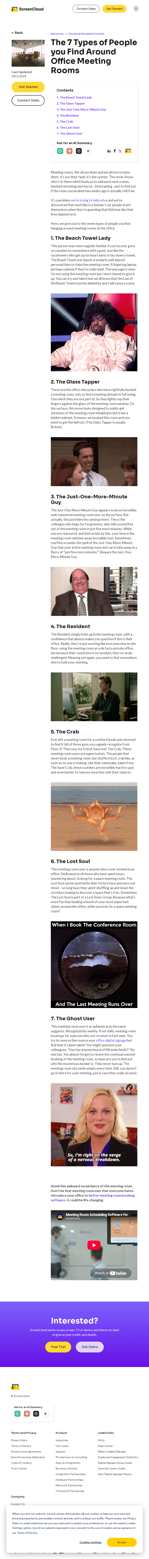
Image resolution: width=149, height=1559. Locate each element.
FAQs (101, 1440)
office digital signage (111, 1040)
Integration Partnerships (71, 1474)
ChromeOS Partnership (70, 1491)
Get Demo (90, 1347)
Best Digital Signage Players (115, 1474)
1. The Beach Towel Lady (74, 97)
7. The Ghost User (69, 133)
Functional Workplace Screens (86, 33)
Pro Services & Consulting (71, 1457)
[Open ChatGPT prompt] (60, 151)
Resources (57, 33)
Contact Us (18, 1504)
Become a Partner (66, 1468)
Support (61, 1451)
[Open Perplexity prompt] (79, 151)
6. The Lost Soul (68, 127)
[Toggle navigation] (136, 9)
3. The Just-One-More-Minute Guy (81, 109)
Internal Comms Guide (111, 1468)
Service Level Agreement (26, 1451)
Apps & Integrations (68, 1462)
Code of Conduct (21, 1462)
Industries (62, 1440)
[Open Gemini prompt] (88, 151)
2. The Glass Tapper (71, 103)
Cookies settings (91, 1542)
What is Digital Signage (112, 1451)
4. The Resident (68, 115)
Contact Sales (86, 8)
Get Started (114, 8)
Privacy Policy (19, 1440)
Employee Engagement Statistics (118, 1457)
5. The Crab (65, 121)
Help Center (105, 1445)
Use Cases (62, 1445)
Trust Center (19, 1468)
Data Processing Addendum (28, 1457)
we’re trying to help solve (89, 200)
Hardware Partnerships (70, 1479)
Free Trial (58, 1347)
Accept (121, 1542)
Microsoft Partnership (69, 1485)
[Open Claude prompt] (69, 151)
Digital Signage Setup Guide (115, 1462)
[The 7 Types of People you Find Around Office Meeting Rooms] (115, 151)
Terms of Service (27, 1532)
